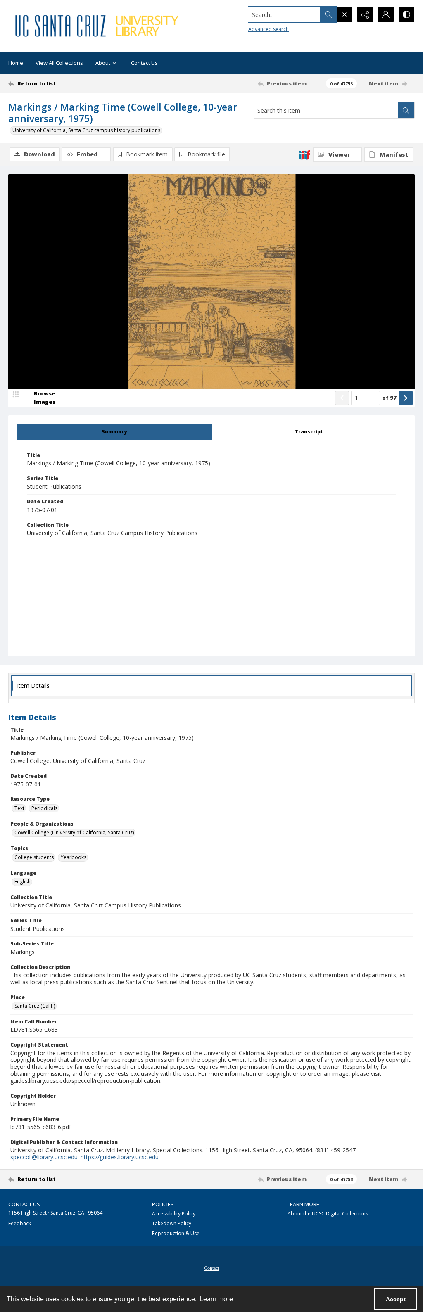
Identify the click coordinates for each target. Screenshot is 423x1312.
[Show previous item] (342, 398)
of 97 (389, 397)
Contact (211, 1268)
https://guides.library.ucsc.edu (120, 1157)
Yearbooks (73, 857)
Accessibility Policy (173, 1213)
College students (34, 857)
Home (15, 62)
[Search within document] (406, 110)
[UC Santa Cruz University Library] (98, 25)
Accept (396, 1299)
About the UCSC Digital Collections (328, 1213)
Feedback (19, 1223)
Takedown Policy (171, 1223)
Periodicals (44, 808)
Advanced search (268, 29)
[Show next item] (406, 398)
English (22, 881)
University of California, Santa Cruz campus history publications (86, 130)
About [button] (102, 62)
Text (19, 808)
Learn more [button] (216, 1299)
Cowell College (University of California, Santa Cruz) (74, 832)
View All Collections (59, 62)
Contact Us (144, 62)
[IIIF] (304, 154)
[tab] (114, 432)
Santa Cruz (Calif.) (34, 1005)
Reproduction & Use (176, 1233)
